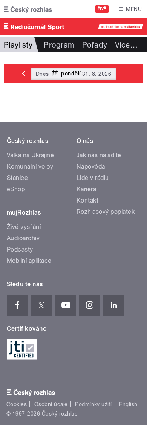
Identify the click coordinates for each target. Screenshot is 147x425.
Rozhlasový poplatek (106, 211)
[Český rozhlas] (28, 9)
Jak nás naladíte (99, 155)
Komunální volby (30, 166)
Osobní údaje (51, 404)
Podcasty (20, 249)
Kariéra (86, 189)
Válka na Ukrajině (30, 155)
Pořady (94, 44)
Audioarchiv (23, 238)
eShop (16, 189)
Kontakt (87, 200)
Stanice (17, 177)
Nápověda (91, 166)
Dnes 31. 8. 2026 (74, 74)
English (128, 404)
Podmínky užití (93, 404)
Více (126, 44)
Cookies (16, 404)
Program (59, 44)
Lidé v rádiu (93, 177)
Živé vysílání (24, 226)
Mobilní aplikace (29, 260)
